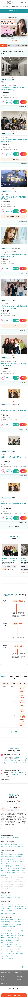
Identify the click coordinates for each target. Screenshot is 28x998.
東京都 (12, 837)
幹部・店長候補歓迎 (6, 940)
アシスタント (12, 904)
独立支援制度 (12, 924)
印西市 (13, 870)
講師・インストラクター (7, 910)
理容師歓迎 (15, 940)
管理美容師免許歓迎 (13, 937)
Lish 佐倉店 (4, 137)
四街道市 (23, 868)
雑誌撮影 (21, 931)
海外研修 (3, 933)
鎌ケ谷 (19, 846)
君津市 (8, 868)
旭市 (7, 863)
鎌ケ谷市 (3, 868)
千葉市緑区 (12, 857)
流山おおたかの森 (5, 846)
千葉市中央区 (4, 854)
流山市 (7, 866)
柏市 (16, 863)
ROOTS (3, 408)
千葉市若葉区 (4, 857)
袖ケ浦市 (3, 870)
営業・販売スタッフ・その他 (8, 913)
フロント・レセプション (7, 906)
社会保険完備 (4, 919)
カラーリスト (20, 904)
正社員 (11, 772)
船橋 (8, 844)
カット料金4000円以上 (16, 947)
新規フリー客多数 (5, 947)
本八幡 (20, 844)
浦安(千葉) (13, 846)
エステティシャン (21, 908)
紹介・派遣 (17, 897)
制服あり (15, 926)
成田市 (16, 861)
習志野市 (11, 863)
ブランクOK (20, 935)
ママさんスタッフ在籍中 (17, 953)
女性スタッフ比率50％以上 (7, 958)
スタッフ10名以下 (5, 953)
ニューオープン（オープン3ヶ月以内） (10, 944)
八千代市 (12, 866)
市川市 (7, 859)
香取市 (13, 872)
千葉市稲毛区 (21, 854)
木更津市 (22, 859)
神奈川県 (17, 837)
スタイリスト (4, 904)
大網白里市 (4, 875)
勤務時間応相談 (5, 921)
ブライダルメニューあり (13, 933)
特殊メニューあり (5, 935)
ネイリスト (13, 908)
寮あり (11, 921)
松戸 (12, 844)
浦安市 (17, 868)
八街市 (8, 870)
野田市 (7, 861)
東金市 (3, 863)
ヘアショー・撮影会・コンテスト (9, 931)
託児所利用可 (4, 924)
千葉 (5, 844)
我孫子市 (18, 866)
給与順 (17, 45)
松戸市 (3, 861)
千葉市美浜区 (19, 857)
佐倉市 (21, 861)
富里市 (22, 870)
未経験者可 (4, 937)
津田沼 (15, 844)
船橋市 (12, 859)
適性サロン (10, 45)
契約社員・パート (10, 895)
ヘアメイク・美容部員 (20, 906)
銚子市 (3, 859)
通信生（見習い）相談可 (7, 942)
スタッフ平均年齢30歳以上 (7, 956)
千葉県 (7, 837)
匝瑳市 (8, 872)
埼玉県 (3, 837)
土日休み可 (20, 919)
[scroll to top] (24, 967)
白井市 (17, 870)
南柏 (23, 846)
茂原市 (12, 861)
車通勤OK (19, 924)
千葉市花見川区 (13, 854)
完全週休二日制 (13, 919)
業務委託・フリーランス (16, 774)
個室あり (13, 951)
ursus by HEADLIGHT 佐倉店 (8, 85)
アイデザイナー (5, 908)
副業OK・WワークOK (6, 926)
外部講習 (13, 935)
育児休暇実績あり (19, 921)
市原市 (3, 866)
